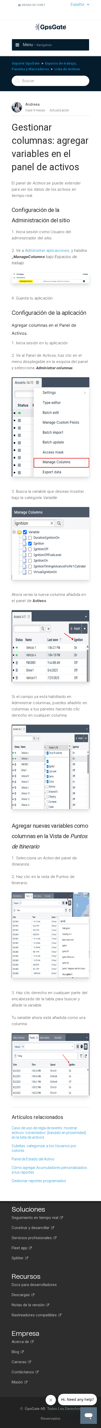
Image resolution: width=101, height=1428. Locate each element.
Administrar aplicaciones (47, 250)
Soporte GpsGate (26, 63)
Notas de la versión (29, 1305)
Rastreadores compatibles (35, 1315)
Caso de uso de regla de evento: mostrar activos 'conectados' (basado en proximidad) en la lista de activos (49, 1132)
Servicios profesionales (32, 1238)
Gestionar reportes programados (39, 1181)
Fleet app (20, 1248)
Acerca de (21, 1341)
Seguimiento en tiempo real (35, 1217)
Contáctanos (23, 1372)
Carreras (19, 1362)
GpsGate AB (35, 1408)
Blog (16, 1352)
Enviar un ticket (33, 5)
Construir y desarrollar (31, 1227)
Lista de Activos (67, 69)
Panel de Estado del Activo (33, 1159)
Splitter (18, 1258)
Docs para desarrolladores (34, 1284)
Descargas (21, 1295)
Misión (18, 1382)
